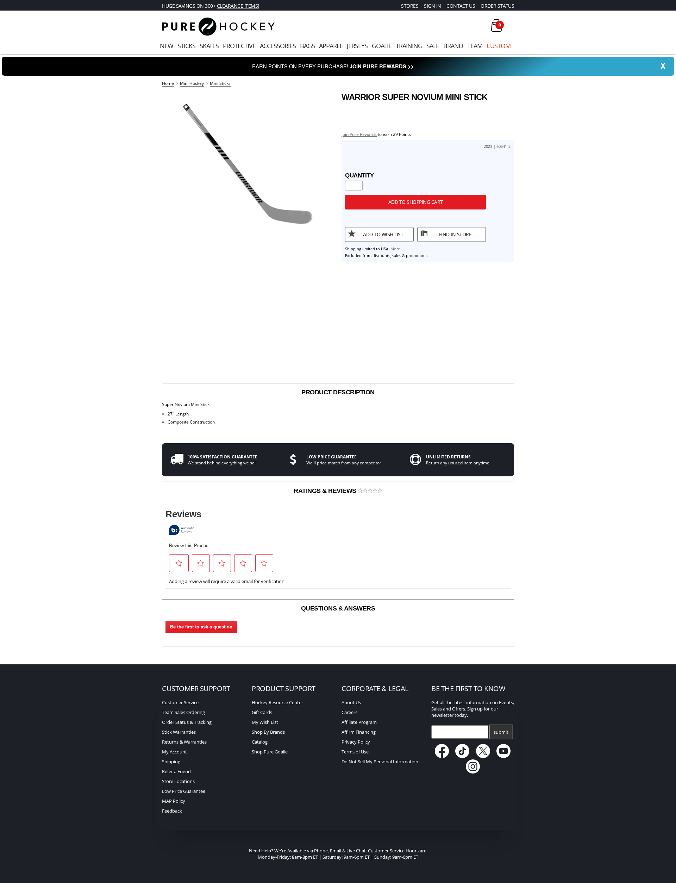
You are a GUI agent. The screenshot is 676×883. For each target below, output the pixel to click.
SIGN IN (432, 5)
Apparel (331, 46)
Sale (432, 46)
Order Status (497, 5)
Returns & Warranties (184, 742)
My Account (174, 752)
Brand (453, 46)
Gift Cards (262, 712)
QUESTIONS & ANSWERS (338, 608)
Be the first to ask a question (201, 627)
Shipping (171, 761)
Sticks (186, 46)
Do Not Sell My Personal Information (380, 761)
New (166, 46)
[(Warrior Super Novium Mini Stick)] (248, 162)
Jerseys (357, 46)
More (395, 248)
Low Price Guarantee (183, 791)
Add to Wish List (383, 234)
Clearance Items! (238, 5)
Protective (239, 46)
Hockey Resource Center (277, 702)
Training (409, 46)
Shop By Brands (268, 732)
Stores (409, 5)
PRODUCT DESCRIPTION (338, 392)
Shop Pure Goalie (270, 752)
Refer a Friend (176, 771)
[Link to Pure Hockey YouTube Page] (504, 756)
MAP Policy (173, 801)
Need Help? (261, 850)
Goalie (382, 46)
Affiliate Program (359, 722)
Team (474, 46)
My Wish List (265, 722)
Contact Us (460, 5)
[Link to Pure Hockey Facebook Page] (442, 756)
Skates (209, 46)
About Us (351, 702)
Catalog (260, 742)
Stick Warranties (179, 732)
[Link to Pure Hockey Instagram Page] (473, 772)
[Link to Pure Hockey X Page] (483, 756)
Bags (307, 46)
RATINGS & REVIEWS (326, 490)
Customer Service (180, 702)
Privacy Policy (356, 742)
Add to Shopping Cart (415, 202)
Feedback (172, 811)
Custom (499, 46)
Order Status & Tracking (187, 722)
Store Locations (178, 781)
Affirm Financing (359, 732)
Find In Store (455, 234)
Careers (349, 712)
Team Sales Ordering (183, 712)
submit (501, 732)
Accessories (278, 46)
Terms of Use (355, 752)
